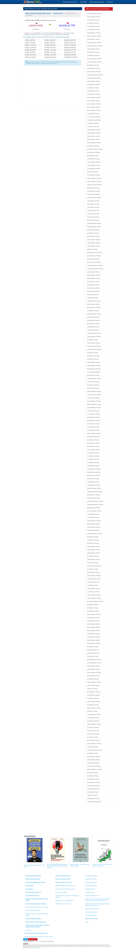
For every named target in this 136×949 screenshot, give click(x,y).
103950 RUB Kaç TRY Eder (94, 301)
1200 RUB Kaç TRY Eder (93, 430)
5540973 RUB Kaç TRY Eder (94, 181)
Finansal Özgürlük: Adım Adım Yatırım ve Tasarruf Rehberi (80, 865)
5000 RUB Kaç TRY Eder (93, 798)
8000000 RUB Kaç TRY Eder (94, 226)
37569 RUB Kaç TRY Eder (93, 624)
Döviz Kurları (35, 941)
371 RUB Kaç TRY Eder (93, 459)
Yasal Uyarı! (38, 947)
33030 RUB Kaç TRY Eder (93, 420)
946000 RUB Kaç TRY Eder (94, 71)
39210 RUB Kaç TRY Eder (93, 107)
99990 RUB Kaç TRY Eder (93, 495)
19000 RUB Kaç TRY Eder (93, 550)
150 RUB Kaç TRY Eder (93, 698)
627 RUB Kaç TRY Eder (93, 146)
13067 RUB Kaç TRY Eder (93, 559)
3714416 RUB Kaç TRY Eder (94, 511)
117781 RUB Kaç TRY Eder (94, 117)
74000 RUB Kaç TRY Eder (93, 621)
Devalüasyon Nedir (90, 889)
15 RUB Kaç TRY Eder (92, 172)
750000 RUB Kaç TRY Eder (94, 346)
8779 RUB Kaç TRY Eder (93, 676)
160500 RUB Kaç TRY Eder (94, 120)
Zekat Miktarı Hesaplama (91, 876)
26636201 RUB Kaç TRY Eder (94, 184)
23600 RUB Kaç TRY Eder (93, 94)
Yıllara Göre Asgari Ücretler (92, 895)
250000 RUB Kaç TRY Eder (94, 672)
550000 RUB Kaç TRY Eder (94, 110)
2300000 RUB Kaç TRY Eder (94, 314)
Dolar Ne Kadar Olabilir (91, 912)
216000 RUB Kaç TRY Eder (94, 708)
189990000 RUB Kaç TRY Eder (95, 491)
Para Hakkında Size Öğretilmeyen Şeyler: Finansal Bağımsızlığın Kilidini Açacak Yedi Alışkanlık (57, 865)
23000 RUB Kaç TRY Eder (93, 449)
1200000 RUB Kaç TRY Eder (94, 598)
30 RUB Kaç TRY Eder (92, 352)
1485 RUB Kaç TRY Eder (93, 26)
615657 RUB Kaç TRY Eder (94, 766)
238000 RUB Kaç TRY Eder (94, 520)
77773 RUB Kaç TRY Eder (93, 175)
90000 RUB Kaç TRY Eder (93, 16)
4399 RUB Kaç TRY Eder (93, 721)
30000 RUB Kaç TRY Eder (93, 572)
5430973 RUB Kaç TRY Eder (94, 178)
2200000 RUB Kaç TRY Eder (94, 36)
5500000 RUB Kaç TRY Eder (94, 404)
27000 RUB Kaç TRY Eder (93, 527)
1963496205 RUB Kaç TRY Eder (95, 265)
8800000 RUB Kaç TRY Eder (94, 391)
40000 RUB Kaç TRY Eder (93, 669)
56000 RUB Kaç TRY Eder (93, 362)
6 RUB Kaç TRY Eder (92, 249)
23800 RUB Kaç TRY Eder (93, 524)
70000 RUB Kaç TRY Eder (93, 139)
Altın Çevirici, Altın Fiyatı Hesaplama (64, 900)
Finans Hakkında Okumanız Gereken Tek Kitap (34, 865)
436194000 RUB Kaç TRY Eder (95, 46)
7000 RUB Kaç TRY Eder (93, 530)
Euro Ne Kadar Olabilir (90, 915)
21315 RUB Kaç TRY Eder (93, 630)
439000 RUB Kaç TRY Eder (94, 407)
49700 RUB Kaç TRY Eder (93, 246)
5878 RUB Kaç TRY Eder (93, 427)
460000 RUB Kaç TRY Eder (94, 469)
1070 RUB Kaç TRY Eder (93, 424)
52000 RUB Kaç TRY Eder (93, 417)
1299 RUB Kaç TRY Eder (93, 462)
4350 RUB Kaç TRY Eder (93, 291)
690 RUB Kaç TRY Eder (93, 155)
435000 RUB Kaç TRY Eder (94, 566)
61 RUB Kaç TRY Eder (92, 737)
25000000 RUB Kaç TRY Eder (94, 252)
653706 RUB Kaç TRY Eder (94, 659)
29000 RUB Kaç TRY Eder (93, 546)
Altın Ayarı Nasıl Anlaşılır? (61, 892)
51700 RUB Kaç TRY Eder (93, 692)
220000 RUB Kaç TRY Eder (94, 33)
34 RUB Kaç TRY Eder (92, 537)
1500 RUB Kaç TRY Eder (93, 478)
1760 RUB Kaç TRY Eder (93, 214)
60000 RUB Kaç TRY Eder (93, 498)
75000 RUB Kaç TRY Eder (93, 136)
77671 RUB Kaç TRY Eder (93, 372)
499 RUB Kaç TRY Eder (93, 233)
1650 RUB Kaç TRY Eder (93, 207)
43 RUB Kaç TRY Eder (92, 792)
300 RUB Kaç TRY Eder (93, 679)
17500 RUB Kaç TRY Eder (93, 194)
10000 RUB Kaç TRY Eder (93, 782)
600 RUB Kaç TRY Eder (93, 650)
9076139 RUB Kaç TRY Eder (94, 104)
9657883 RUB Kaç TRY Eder (94, 743)
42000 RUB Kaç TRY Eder (93, 152)
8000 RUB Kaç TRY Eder (93, 113)
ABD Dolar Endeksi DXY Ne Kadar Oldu (65, 885)
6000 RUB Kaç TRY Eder (93, 272)
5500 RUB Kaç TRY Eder (93, 230)
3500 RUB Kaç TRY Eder (93, 285)
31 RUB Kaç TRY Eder (92, 747)
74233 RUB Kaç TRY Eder (93, 634)
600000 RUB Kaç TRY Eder (94, 275)
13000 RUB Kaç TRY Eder (93, 191)
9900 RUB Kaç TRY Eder (93, 617)
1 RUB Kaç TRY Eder (92, 795)
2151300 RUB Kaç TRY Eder (94, 62)
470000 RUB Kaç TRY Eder (94, 133)
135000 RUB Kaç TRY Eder (94, 336)
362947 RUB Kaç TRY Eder (94, 262)
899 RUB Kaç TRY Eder (93, 65)
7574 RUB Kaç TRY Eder (93, 456)
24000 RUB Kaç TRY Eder (93, 740)
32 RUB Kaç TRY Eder (92, 585)
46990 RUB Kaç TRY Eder (93, 485)
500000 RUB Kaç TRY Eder (94, 256)
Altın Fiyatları (109, 2)
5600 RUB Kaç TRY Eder (93, 653)
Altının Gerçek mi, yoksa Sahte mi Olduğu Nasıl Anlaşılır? (67, 896)
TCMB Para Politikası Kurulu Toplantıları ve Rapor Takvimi (38, 936)
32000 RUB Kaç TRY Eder (93, 84)
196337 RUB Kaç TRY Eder (94, 162)
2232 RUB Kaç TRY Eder (93, 375)
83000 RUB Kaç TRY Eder (93, 640)
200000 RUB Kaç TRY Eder (94, 307)
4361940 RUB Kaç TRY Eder (94, 42)
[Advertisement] (52, 86)
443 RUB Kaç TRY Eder (93, 88)
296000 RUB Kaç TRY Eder (94, 472)
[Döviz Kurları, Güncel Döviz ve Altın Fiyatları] (32, 2)
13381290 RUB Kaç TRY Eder (94, 750)
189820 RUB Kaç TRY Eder (94, 365)
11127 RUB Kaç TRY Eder (93, 414)
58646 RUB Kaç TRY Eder (93, 39)
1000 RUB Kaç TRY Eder (93, 785)
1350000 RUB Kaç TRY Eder (94, 682)
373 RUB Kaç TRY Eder (93, 126)
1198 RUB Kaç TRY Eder (93, 514)
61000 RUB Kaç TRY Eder (93, 756)
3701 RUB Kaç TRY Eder (93, 382)
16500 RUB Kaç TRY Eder (93, 49)
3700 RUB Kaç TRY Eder (93, 281)
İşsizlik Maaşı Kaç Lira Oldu (92, 908)
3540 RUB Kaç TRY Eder (93, 779)
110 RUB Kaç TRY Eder (93, 123)
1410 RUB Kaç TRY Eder (93, 453)
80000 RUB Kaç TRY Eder (93, 443)
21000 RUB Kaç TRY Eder (93, 168)
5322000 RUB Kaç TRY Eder (94, 223)
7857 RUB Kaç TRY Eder (93, 20)
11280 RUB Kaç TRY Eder (93, 588)
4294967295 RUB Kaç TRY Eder (95, 75)
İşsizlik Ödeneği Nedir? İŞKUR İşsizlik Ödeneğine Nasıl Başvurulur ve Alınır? (97, 904)
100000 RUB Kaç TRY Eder (94, 595)
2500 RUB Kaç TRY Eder (93, 188)
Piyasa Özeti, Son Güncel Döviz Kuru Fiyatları (37, 907)
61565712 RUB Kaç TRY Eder (94, 769)
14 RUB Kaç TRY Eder (92, 298)
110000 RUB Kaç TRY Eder (94, 333)
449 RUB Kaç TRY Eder (93, 730)
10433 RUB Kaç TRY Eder (93, 695)
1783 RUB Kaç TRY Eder (93, 310)
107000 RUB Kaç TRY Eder (94, 433)
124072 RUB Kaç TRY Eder (94, 714)
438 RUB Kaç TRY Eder (93, 330)
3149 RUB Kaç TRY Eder (93, 55)
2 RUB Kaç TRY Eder (92, 688)
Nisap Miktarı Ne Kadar (91, 879)
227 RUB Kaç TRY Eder (93, 776)
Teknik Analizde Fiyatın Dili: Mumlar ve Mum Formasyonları (102, 865)
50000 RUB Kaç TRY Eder (93, 288)
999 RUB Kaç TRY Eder (93, 440)
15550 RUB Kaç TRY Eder (93, 278)
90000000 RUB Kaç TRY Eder (94, 533)
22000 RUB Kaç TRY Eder (93, 685)
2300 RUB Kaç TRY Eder (93, 385)
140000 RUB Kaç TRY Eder (94, 78)
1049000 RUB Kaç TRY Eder (94, 378)
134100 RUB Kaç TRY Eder (94, 401)
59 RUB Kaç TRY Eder (92, 772)
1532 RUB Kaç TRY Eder (93, 718)
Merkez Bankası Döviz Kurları (70, 2)
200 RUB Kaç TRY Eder (93, 705)
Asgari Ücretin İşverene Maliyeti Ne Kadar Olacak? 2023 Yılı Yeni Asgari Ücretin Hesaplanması (97, 899)
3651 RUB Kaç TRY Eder (93, 236)
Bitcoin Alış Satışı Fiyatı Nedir (33, 910)
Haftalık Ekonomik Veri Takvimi (63, 904)
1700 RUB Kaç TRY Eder (93, 159)
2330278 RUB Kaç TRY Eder (94, 197)
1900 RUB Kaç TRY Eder (93, 482)
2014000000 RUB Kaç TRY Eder (95, 601)
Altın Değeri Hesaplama (91, 882)
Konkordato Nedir (89, 892)
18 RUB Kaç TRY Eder (92, 340)
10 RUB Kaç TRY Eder (92, 753)
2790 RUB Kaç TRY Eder (93, 52)
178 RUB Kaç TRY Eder (93, 540)
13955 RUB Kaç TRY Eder (93, 643)
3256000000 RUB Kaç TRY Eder (95, 501)
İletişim (87, 922)
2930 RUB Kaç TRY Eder (93, 436)
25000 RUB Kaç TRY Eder (93, 666)
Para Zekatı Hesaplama (91, 885)
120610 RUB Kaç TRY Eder (94, 579)
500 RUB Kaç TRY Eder (93, 604)
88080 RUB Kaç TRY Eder (93, 475)
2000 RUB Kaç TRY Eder (93, 411)
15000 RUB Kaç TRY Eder (93, 243)
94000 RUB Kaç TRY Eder (93, 68)
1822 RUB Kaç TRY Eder (93, 327)
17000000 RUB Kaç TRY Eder (94, 13)
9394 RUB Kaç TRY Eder (93, 582)
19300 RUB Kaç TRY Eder (93, 239)
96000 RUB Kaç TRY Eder (93, 553)
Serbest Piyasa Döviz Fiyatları (96, 2)
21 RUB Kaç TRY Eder (92, 569)
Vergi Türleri (28, 930)
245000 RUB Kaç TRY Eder (94, 97)
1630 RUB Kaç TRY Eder (93, 204)
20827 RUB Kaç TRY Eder (93, 627)
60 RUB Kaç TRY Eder (92, 562)
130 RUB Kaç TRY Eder (93, 294)
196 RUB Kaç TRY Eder (93, 611)
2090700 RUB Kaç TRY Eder (94, 58)
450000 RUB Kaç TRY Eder (94, 614)
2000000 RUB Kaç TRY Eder (94, 349)
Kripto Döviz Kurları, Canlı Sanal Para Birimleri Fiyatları (37, 914)
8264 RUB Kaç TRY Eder (93, 446)
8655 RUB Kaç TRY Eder (93, 317)
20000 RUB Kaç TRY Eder (93, 637)
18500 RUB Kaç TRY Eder (93, 165)
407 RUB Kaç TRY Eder (93, 556)
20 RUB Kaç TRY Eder (92, 608)
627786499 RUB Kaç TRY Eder (95, 149)
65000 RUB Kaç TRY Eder (93, 304)
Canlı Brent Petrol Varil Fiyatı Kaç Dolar (65, 889)
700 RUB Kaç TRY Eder (93, 91)
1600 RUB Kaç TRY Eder (93, 517)
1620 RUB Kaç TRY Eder (93, 201)
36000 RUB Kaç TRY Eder (93, 81)
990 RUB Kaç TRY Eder (93, 543)
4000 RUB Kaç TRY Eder (93, 388)
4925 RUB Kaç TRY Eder (93, 259)
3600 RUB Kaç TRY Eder (93, 789)
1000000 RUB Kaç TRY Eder (94, 802)
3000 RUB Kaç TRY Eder (93, 356)
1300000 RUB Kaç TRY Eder (94, 724)
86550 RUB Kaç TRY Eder (93, 320)
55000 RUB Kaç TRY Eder (93, 701)
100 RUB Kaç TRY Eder (93, 727)
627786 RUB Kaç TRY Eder (94, 142)
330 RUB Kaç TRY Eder (93, 359)
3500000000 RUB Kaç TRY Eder (95, 504)
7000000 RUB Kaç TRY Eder (94, 394)
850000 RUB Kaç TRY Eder (94, 508)
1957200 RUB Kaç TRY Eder (94, 663)
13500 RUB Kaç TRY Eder (93, 398)
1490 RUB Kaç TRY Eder (93, 466)
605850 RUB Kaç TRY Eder (94, 130)
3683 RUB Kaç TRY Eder (93, 734)
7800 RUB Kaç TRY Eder (93, 763)
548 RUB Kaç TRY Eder (93, 210)
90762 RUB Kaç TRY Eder (93, 100)
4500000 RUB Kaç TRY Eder (94, 488)
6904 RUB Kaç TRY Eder (93, 323)
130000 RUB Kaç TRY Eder (94, 575)
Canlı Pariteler (83, 2)
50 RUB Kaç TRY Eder (92, 646)
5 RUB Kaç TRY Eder (92, 711)
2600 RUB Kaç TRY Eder (93, 217)
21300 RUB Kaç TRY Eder (93, 343)
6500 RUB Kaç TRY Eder (93, 220)
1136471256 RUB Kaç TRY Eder (95, 268)
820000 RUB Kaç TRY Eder (94, 369)
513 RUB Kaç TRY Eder (93, 23)
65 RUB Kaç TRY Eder (92, 656)
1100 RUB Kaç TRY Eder (93, 592)
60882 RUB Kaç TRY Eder (93, 760)
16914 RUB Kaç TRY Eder (93, 29)
